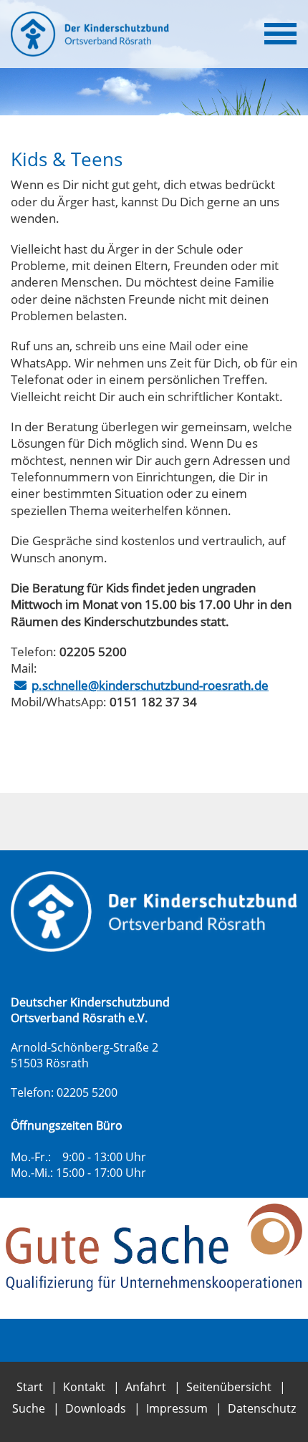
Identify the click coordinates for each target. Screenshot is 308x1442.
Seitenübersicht (228, 1387)
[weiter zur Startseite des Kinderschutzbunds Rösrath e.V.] (154, 911)
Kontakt (84, 1387)
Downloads (95, 1408)
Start (29, 1387)
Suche (28, 1408)
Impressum (177, 1408)
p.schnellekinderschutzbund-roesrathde (150, 685)
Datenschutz (262, 1408)
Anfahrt (145, 1387)
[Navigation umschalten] (280, 33)
